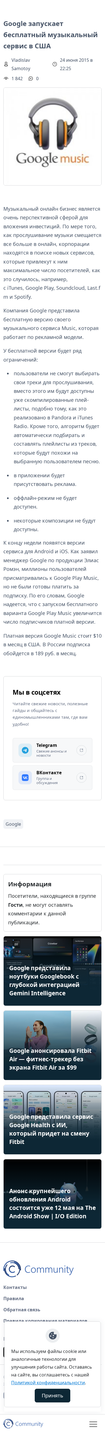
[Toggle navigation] (93, 1424)
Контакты (15, 1287)
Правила (13, 1298)
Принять (52, 1395)
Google (13, 824)
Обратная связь (21, 1310)
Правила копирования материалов (45, 1321)
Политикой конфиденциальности (48, 1383)
